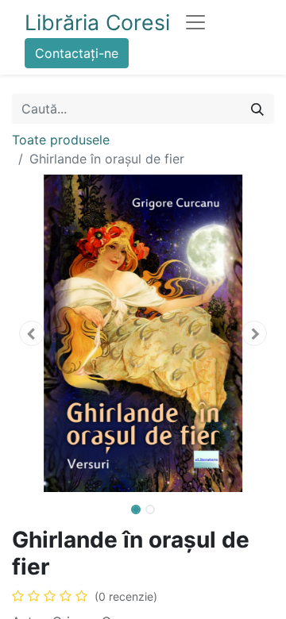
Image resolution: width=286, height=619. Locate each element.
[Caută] (257, 109)
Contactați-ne (76, 53)
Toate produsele (61, 140)
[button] (32, 333)
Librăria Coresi (97, 22)
